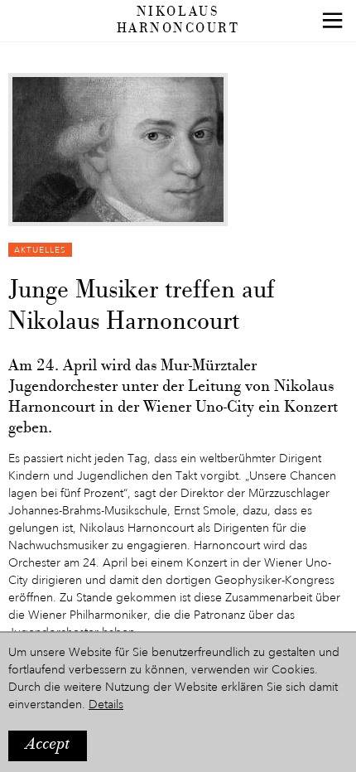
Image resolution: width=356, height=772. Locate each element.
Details (106, 705)
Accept (48, 745)
